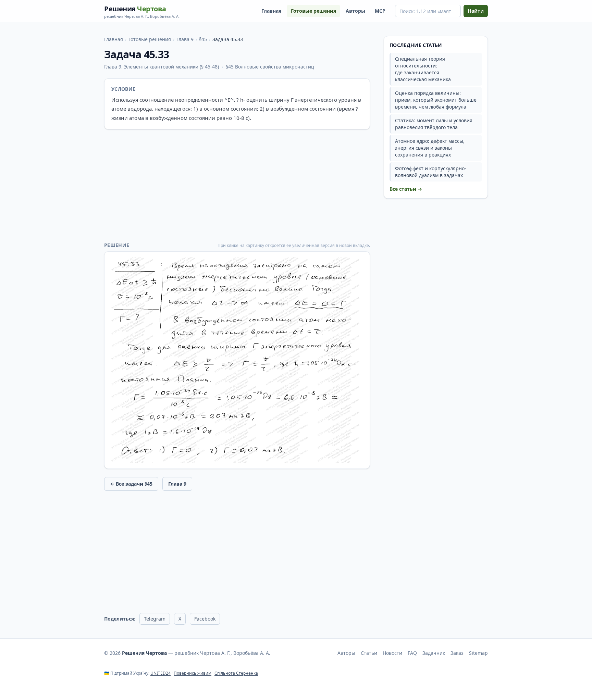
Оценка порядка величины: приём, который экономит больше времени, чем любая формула (436, 100)
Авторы (355, 11)
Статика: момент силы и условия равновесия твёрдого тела (433, 123)
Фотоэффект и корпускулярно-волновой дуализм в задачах (430, 171)
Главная (271, 11)
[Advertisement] (237, 186)
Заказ (457, 653)
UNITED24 (160, 673)
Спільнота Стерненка (236, 673)
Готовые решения (313, 11)
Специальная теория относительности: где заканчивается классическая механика (423, 69)
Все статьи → (406, 189)
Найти (476, 11)
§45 (203, 39)
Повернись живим (192, 673)
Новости (392, 653)
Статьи (369, 653)
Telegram (154, 618)
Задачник (433, 653)
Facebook (204, 618)
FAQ (412, 653)
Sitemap (478, 653)
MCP (380, 11)
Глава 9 (185, 39)
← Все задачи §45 (131, 483)
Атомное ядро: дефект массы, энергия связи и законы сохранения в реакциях (430, 148)
